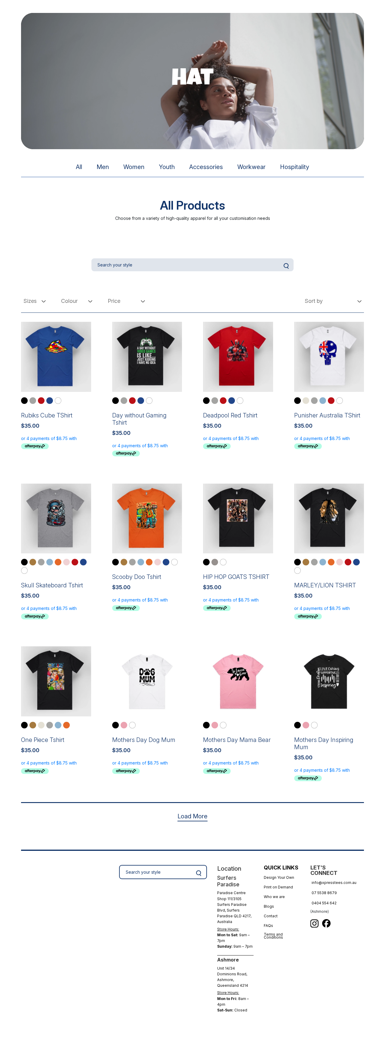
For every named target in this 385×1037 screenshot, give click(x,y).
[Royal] (49, 400)
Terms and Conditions (273, 936)
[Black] (24, 400)
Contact (271, 916)
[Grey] (214, 562)
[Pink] (66, 562)
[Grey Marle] (32, 400)
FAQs (268, 925)
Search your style (198, 873)
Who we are (274, 896)
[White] (58, 400)
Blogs (269, 906)
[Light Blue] (322, 400)
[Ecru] (306, 400)
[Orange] (58, 562)
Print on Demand (278, 887)
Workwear (251, 167)
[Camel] (32, 562)
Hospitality (294, 167)
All (79, 167)
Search (286, 265)
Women (133, 167)
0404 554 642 (324, 903)
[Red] (41, 400)
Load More (192, 816)
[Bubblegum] (124, 725)
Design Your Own (279, 877)
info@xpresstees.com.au (334, 882)
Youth (167, 167)
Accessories (206, 167)
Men (103, 167)
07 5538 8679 (324, 893)
